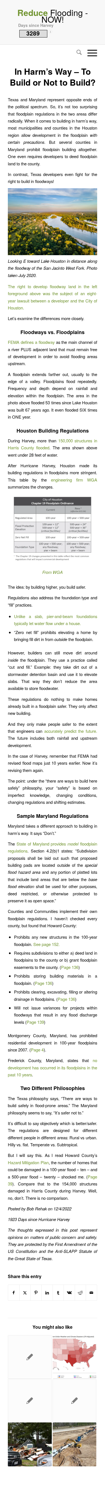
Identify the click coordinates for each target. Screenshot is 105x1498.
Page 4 (37, 1050)
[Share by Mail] (91, 1292)
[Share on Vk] (69, 1292)
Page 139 (35, 1022)
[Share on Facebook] (13, 1292)
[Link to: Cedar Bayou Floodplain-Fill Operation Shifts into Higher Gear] (74, 1444)
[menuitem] (76, 53)
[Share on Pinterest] (36, 1292)
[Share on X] (25, 1292)
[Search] (76, 53)
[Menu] (89, 53)
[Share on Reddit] (80, 1292)
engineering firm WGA (74, 480)
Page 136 (69, 967)
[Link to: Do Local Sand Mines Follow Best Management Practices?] (74, 1400)
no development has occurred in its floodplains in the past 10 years (52, 1067)
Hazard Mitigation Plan (28, 1162)
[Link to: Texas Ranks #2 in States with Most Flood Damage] (30, 1444)
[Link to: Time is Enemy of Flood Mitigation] (30, 1357)
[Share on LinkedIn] (47, 1292)
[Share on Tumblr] (58, 1292)
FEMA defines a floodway (31, 342)
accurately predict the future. (70, 731)
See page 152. (46, 944)
